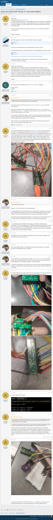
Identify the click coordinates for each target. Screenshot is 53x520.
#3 (51, 63)
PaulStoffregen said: (16, 417)
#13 (51, 392)
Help (45, 516)
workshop (36, 28)
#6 (51, 128)
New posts (3, 6)
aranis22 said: (15, 97)
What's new (15, 4)
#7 (51, 199)
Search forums (9, 6)
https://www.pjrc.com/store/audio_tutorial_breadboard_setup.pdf (26, 56)
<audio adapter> (34, 84)
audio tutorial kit (24, 20)
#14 (51, 414)
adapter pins (35, 130)
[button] (19, 4)
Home (3, 4)
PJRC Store (14, 42)
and (17, 124)
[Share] (49, 16)
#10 (51, 244)
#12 (51, 270)
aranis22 (3, 13)
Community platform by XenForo (26, 518)
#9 (51, 233)
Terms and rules (33, 516)
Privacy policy (41, 516)
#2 (51, 37)
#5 (51, 95)
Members (23, 4)
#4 (51, 82)
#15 (51, 439)
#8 (51, 221)
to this (33, 502)
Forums (9, 4)
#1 (51, 16)
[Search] (51, 4)
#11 (51, 256)
